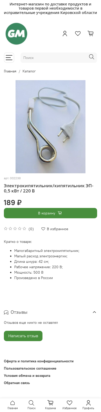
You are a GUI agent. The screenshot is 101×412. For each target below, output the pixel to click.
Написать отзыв (23, 335)
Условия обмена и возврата (27, 375)
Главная (10, 71)
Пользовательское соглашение (30, 368)
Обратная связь (17, 382)
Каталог (29, 71)
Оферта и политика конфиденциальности (39, 361)
